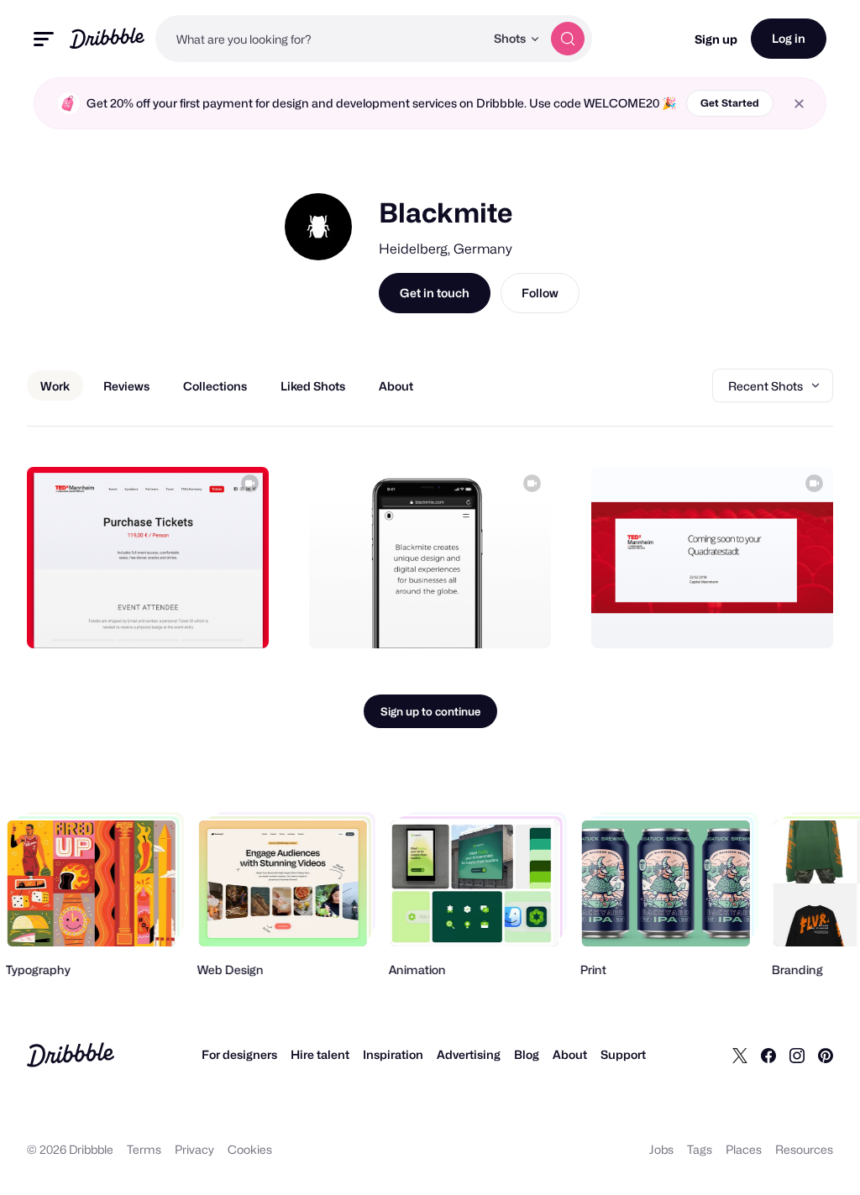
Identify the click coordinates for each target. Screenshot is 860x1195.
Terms (144, 1149)
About (570, 1054)
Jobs (661, 1149)
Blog (526, 1054)
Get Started (729, 103)
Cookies (250, 1149)
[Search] (568, 38)
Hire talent (320, 1054)
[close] (799, 104)
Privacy (194, 1149)
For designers (239, 1054)
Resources (804, 1149)
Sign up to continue (430, 711)
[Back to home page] (107, 38)
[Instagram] (797, 1054)
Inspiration (393, 1054)
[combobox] (320, 38)
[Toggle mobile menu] (44, 39)
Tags (699, 1149)
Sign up (716, 39)
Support (623, 1054)
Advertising (469, 1054)
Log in (788, 38)
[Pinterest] (825, 1054)
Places (744, 1149)
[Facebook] (768, 1054)
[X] (739, 1054)
